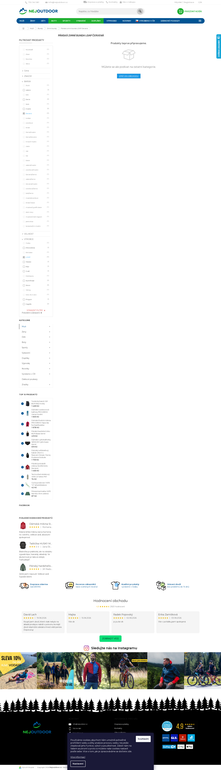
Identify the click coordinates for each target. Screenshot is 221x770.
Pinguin (37, 299)
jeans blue (37, 221)
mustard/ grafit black (37, 207)
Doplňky (25, 358)
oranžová (37, 123)
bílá (37, 94)
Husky (37, 243)
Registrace (189, 2)
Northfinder (37, 280)
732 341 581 (77, 728)
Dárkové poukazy (30, 379)
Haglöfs (37, 304)
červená (37, 113)
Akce (37, 54)
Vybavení (26, 353)
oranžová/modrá (37, 170)
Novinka (37, 59)
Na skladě (37, 49)
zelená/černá (37, 179)
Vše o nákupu (128, 2)
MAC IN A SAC (37, 295)
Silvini (37, 285)
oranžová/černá (37, 188)
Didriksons (37, 276)
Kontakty (113, 2)
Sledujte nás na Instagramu (114, 648)
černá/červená (37, 137)
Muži (24, 326)
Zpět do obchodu (128, 76)
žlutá (37, 85)
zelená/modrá (37, 165)
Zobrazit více (110, 638)
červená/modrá (37, 184)
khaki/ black (37, 202)
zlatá (37, 146)
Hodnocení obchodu (110, 601)
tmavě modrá (37, 141)
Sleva (37, 63)
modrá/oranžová (37, 198)
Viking (37, 290)
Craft (37, 271)
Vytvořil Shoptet (28, 767)
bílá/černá (37, 193)
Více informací (77, 757)
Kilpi (37, 266)
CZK (200, 2)
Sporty (25, 347)
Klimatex (37, 252)
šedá (37, 104)
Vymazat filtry (35, 310)
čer (37, 156)
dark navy (37, 212)
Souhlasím (143, 739)
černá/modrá (37, 132)
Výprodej (26, 363)
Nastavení (78, 764)
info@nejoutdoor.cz (80, 724)
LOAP (37, 257)
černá (37, 99)
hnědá (37, 118)
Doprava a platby (96, 2)
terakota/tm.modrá (37, 226)
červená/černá (37, 174)
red (37, 151)
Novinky (25, 368)
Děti (24, 337)
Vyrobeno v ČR (28, 374)
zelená (37, 90)
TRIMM (37, 262)
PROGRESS (37, 248)
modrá (37, 109)
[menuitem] (22, 21)
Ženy (24, 332)
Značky (25, 384)
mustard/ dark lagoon (37, 217)
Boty (24, 342)
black (37, 160)
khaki (37, 127)
